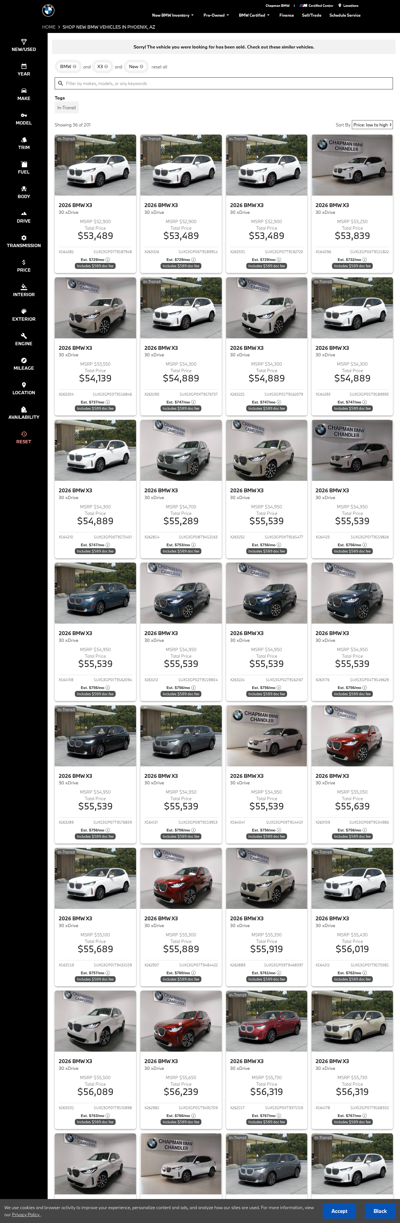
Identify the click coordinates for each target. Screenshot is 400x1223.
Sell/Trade (311, 15)
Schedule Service (345, 15)
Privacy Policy (26, 1214)
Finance (286, 15)
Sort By (343, 125)
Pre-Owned (214, 15)
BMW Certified (252, 15)
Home (49, 27)
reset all (159, 66)
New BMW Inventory (170, 15)
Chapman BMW (278, 5)
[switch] (67, 107)
